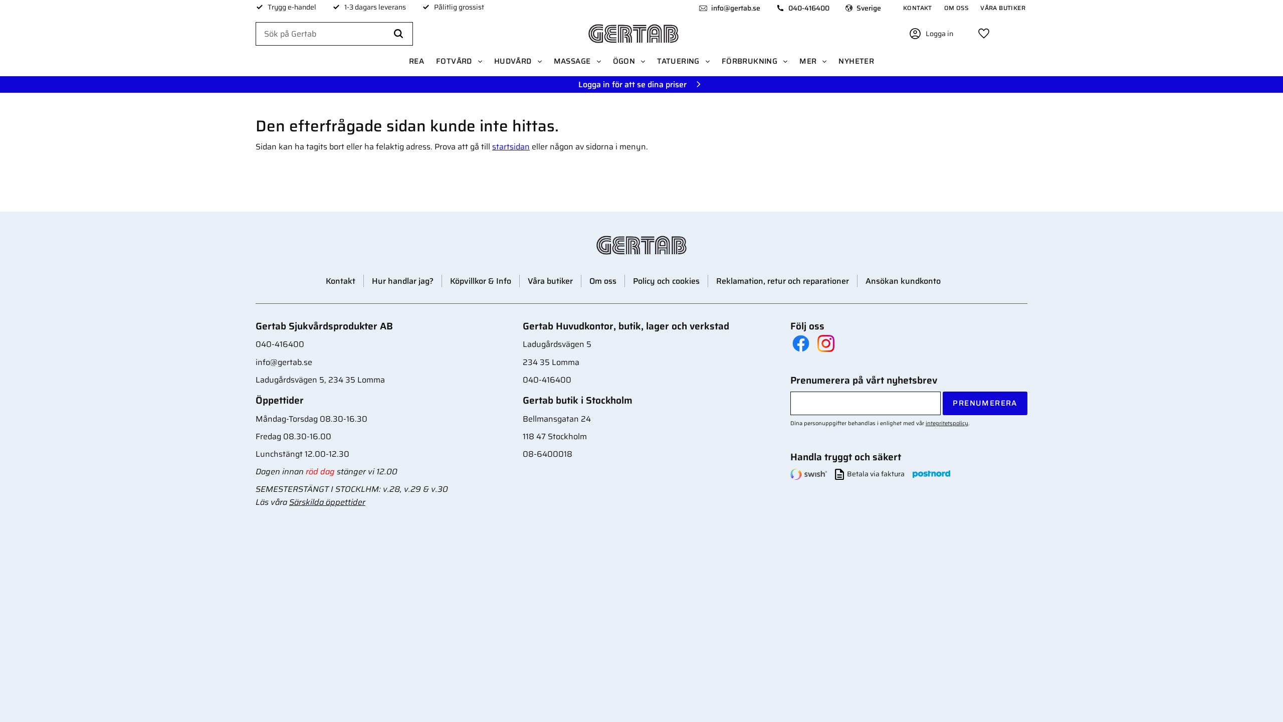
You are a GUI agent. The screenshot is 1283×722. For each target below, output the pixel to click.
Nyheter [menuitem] (856, 61)
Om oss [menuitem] (956, 8)
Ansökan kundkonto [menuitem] (903, 281)
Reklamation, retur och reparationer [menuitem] (782, 281)
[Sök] (398, 34)
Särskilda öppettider (327, 502)
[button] (983, 34)
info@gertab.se (735, 8)
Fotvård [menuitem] (454, 61)
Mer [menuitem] (807, 61)
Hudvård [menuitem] (513, 61)
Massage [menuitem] (572, 61)
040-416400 (808, 8)
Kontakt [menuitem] (917, 8)
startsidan (511, 146)
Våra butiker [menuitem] (1002, 8)
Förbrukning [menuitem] (749, 61)
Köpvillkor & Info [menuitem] (480, 281)
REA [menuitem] (416, 61)
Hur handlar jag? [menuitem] (403, 281)
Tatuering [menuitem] (678, 61)
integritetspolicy (947, 423)
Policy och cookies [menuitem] (666, 281)
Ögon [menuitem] (624, 61)
